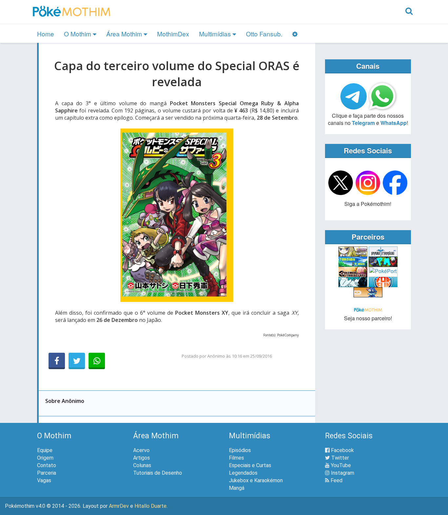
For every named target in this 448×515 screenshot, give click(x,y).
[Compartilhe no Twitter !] (77, 361)
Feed (335, 480)
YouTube (340, 465)
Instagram (342, 473)
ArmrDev (119, 506)
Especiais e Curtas (250, 465)
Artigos (141, 458)
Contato (46, 465)
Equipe (44, 450)
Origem (45, 458)
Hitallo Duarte (150, 506)
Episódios (240, 450)
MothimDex (173, 33)
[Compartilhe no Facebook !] (57, 361)
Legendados (243, 473)
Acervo (141, 450)
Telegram (363, 123)
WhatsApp (393, 123)
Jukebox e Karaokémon (256, 480)
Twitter (339, 458)
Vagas (44, 480)
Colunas (142, 465)
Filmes (236, 458)
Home (45, 33)
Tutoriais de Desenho (157, 473)
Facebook (342, 450)
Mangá (236, 488)
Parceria (46, 473)
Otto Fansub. (264, 33)
